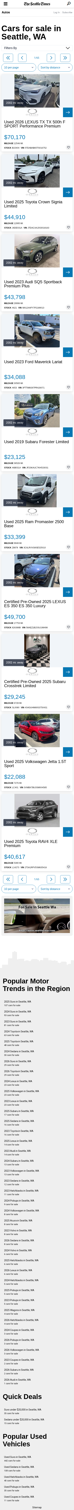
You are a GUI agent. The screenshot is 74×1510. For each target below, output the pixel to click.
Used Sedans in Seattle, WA (19, 1469)
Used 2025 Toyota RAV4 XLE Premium (30, 843)
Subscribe (67, 12)
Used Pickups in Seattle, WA (19, 1488)
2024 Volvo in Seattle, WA (18, 1252)
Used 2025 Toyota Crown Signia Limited (33, 204)
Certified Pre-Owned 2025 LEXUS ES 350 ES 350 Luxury (35, 604)
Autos (6, 12)
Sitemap (37, 1507)
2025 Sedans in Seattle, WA (19, 1123)
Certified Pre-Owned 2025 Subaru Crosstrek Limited (35, 684)
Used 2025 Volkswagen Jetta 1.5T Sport (35, 764)
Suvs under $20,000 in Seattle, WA (22, 1411)
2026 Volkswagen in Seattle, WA (21, 1352)
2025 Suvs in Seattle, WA (17, 1003)
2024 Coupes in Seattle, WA (19, 1332)
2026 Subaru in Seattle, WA (19, 1371)
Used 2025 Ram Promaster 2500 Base (34, 524)
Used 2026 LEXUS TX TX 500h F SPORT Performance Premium (34, 124)
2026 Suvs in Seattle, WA (17, 1063)
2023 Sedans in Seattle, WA (19, 1182)
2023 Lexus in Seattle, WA (18, 1103)
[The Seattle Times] (37, 4)
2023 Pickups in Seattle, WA (19, 1302)
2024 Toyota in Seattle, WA (18, 1033)
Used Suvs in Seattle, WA (17, 1459)
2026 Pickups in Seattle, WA (19, 1342)
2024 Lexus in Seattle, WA (18, 1083)
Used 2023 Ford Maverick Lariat (33, 362)
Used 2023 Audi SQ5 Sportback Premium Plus (33, 284)
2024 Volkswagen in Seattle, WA (21, 1212)
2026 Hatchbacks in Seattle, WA (21, 1322)
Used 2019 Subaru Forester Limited (36, 442)
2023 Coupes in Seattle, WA (19, 1362)
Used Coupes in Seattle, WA (19, 1498)
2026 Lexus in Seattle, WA (18, 1272)
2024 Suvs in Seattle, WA (17, 1013)
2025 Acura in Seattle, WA (18, 1222)
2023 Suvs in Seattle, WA (17, 1023)
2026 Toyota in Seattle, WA (18, 1073)
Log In (57, 12)
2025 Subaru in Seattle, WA (19, 1113)
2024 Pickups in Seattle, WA (19, 1202)
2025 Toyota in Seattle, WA (18, 1043)
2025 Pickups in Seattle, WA (19, 1292)
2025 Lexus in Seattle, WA (18, 1143)
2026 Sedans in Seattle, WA (19, 1242)
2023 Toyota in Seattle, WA (18, 1133)
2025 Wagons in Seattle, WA (19, 1312)
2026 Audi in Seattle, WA (17, 1381)
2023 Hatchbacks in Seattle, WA (21, 1192)
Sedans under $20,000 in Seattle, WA (24, 1421)
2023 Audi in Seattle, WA (17, 1153)
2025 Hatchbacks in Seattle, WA (21, 1262)
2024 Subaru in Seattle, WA (19, 1162)
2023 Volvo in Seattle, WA (18, 1232)
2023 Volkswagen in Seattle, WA (21, 1172)
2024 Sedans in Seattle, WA (19, 1053)
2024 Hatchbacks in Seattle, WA (21, 1282)
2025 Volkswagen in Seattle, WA (21, 1093)
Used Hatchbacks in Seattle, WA (21, 1479)
